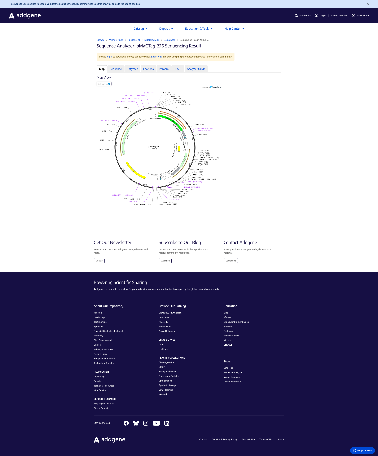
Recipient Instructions (104, 358)
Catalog (139, 28)
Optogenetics (165, 380)
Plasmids (163, 322)
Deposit (164, 28)
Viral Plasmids (166, 390)
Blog (226, 312)
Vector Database (232, 377)
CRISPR (162, 367)
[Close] (367, 4)
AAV (161, 344)
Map (102, 69)
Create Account (339, 15)
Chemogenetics (166, 362)
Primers (164, 69)
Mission (98, 312)
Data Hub (228, 368)
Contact (203, 439)
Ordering (98, 381)
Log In (323, 15)
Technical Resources (104, 385)
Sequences (169, 40)
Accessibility (248, 439)
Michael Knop (116, 40)
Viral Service (100, 390)
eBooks (227, 317)
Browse (100, 40)
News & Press (100, 354)
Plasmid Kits (165, 326)
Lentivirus (163, 349)
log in (109, 56)
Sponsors (98, 326)
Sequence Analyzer (233, 372)
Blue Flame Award (102, 340)
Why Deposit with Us (104, 403)
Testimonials (100, 322)
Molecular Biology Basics (236, 322)
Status (280, 439)
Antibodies (164, 317)
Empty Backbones (167, 371)
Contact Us (231, 261)
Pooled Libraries (167, 331)
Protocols (228, 331)
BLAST (178, 69)
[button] (303, 15)
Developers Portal (232, 381)
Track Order (363, 15)
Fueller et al (134, 40)
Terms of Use (266, 439)
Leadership (99, 317)
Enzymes (132, 69)
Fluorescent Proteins (169, 376)
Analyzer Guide (196, 69)
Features (148, 69)
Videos (227, 340)
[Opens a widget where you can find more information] (362, 451)
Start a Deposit (101, 408)
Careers (97, 345)
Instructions (103, 84)
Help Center (233, 28)
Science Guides (231, 335)
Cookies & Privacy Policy (224, 439)
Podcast (228, 326)
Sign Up (99, 261)
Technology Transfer (104, 363)
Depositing (99, 376)
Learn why (156, 56)
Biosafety (98, 335)
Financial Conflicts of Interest (108, 331)
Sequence (116, 69)
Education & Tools (197, 28)
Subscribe (165, 261)
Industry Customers (103, 349)
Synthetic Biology (167, 385)
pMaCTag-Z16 (152, 40)
